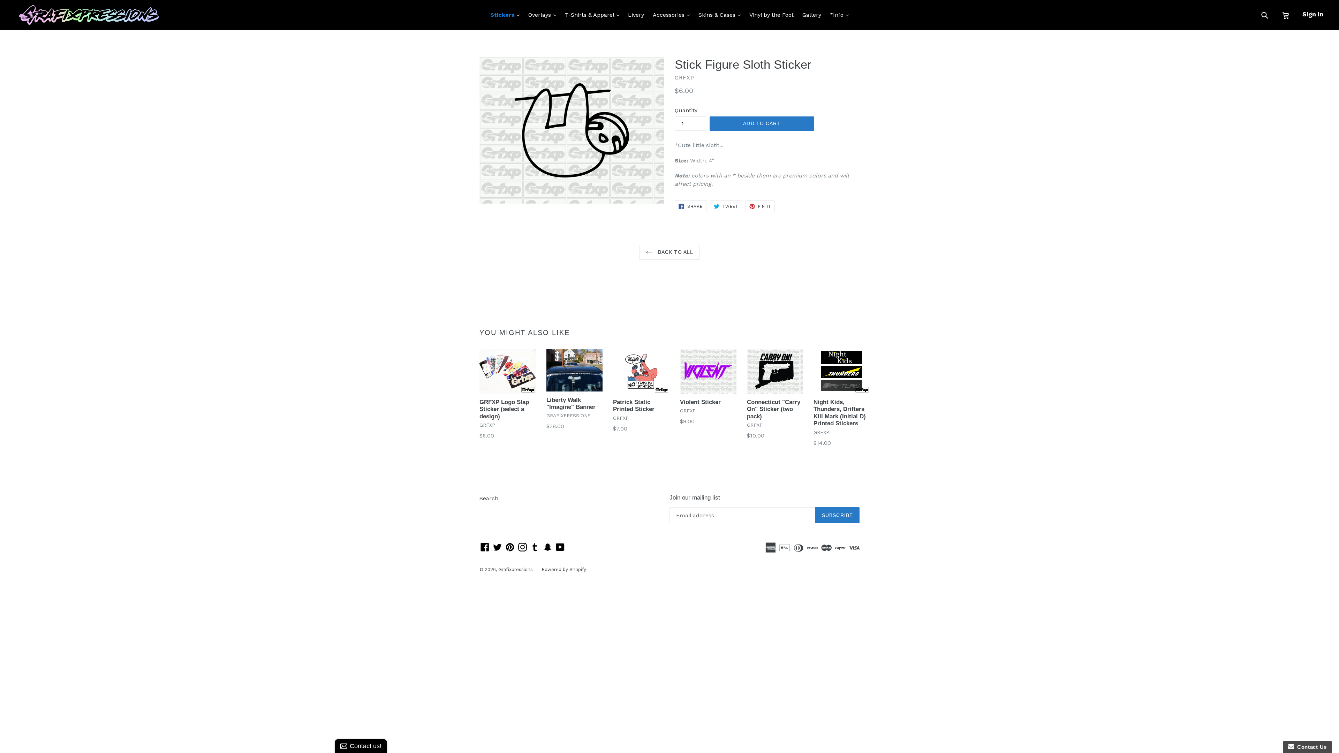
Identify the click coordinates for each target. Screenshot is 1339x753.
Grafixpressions (515, 569)
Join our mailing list (695, 497)
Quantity (686, 110)
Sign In (1312, 14)
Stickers (506, 14)
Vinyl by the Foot (771, 15)
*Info (841, 14)
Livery (636, 15)
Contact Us (1310, 747)
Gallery (811, 15)
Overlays (544, 14)
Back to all (674, 252)
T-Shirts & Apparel (594, 14)
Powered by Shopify (564, 569)
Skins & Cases (721, 14)
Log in (487, 508)
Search (488, 498)
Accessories (673, 14)
